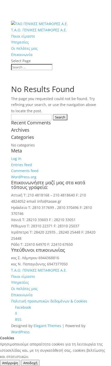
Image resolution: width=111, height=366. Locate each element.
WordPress (20, 331)
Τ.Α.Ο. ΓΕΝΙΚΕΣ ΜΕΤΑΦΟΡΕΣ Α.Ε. (39, 29)
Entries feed (21, 164)
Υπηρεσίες (20, 42)
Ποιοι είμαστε (23, 36)
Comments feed (24, 170)
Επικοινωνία (22, 54)
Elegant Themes (47, 325)
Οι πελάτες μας (24, 48)
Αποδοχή (30, 363)
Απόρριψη (10, 363)
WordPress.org (23, 176)
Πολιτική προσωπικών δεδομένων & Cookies (49, 301)
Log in (16, 158)
